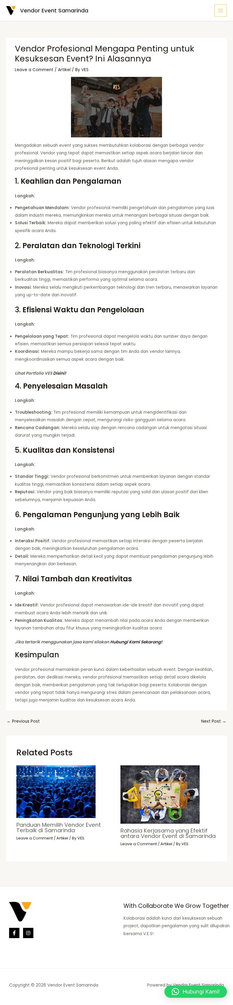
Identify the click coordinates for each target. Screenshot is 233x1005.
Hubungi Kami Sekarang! (136, 642)
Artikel (64, 70)
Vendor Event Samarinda (54, 10)
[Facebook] (14, 933)
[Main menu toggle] (220, 10)
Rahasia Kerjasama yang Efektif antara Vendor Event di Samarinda (168, 833)
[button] (195, 992)
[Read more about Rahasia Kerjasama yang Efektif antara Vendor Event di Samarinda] (160, 794)
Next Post (213, 721)
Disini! (59, 373)
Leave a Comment (34, 70)
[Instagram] (28, 933)
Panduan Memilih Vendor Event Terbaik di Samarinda (58, 827)
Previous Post (23, 721)
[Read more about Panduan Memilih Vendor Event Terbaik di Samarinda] (56, 791)
